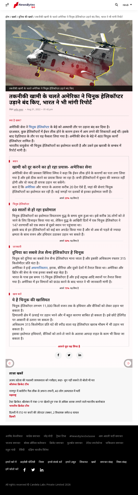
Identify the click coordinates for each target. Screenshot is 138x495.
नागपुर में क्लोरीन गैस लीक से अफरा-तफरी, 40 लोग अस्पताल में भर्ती (44, 391)
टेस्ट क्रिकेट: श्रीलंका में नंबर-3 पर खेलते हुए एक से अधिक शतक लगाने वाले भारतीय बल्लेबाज (57, 402)
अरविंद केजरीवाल (14, 436)
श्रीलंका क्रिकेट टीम (19, 384)
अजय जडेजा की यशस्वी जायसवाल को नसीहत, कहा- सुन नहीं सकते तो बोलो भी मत (52, 380)
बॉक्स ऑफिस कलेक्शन (35, 443)
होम (7, 16)
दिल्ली (12, 416)
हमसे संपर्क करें (55, 462)
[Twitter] (69, 355)
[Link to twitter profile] (33, 469)
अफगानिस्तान (39, 268)
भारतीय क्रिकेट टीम (19, 405)
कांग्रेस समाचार (33, 436)
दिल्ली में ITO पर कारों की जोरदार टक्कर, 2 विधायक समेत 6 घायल (44, 413)
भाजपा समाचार (13, 443)
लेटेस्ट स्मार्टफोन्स (94, 443)
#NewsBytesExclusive (82, 436)
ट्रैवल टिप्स (61, 436)
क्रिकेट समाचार (57, 443)
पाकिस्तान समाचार (114, 443)
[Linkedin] (79, 355)
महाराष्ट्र (12, 395)
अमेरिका (30, 187)
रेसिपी (22, 449)
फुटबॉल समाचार (74, 443)
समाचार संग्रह (106, 462)
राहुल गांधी (10, 449)
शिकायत (84, 462)
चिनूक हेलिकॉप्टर (39, 127)
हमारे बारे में (11, 462)
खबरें (14, 16)
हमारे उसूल (71, 462)
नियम (41, 462)
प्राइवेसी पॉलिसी (27, 462)
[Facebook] (58, 355)
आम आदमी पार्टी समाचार (111, 436)
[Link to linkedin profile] (41, 469)
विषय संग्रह (121, 462)
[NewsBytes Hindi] (24, 5)
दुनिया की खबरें (26, 16)
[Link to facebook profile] (24, 469)
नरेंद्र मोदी (48, 436)
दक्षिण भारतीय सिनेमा (38, 449)
